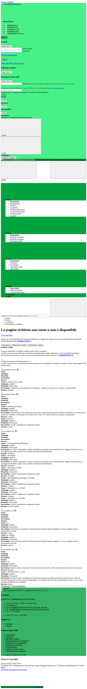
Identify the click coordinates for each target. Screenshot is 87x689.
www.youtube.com (8, 549)
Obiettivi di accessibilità (13, 645)
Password (25, 51)
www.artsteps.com (8, 431)
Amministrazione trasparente (15, 651)
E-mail (24, 84)
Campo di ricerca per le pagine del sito (14, 316)
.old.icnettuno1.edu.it (8, 370)
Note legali (9, 637)
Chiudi (4, 101)
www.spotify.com (7, 511)
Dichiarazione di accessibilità (15, 643)
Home (7, 318)
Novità (7, 320)
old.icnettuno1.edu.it (8, 394)
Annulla (4, 157)
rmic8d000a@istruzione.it (29, 607)
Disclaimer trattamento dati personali (14, 670)
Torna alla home (6, 335)
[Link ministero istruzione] (11, 4)
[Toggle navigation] (19, 170)
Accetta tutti (35, 345)
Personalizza (6, 345)
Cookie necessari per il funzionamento (15, 361)
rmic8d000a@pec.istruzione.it (29, 609)
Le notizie (9, 322)
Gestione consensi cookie (14, 649)
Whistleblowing (11, 647)
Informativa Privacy (12, 639)
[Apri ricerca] (68, 170)
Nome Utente (27, 49)
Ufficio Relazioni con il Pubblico (17, 641)
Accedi (4, 37)
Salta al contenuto (7, 2)
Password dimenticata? (9, 55)
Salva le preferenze (18, 586)
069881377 (13, 605)
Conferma (12, 157)
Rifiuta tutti (19, 345)
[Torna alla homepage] (43, 160)
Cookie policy (10, 635)
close (3, 180)
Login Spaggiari (59, 88)
